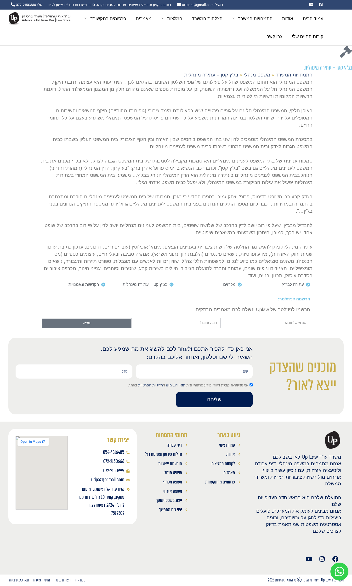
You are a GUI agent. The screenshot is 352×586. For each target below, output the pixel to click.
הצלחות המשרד (207, 18)
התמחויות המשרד (255, 18)
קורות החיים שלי (307, 36)
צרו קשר (274, 36)
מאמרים (144, 18)
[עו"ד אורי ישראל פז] (39, 18)
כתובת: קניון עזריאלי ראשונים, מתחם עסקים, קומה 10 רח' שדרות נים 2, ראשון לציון (109, 4)
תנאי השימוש (175, 385)
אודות (287, 18)
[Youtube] (309, 559)
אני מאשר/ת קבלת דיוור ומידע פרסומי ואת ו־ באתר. (188, 385)
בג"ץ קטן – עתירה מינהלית (211, 74)
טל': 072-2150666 (28, 4)
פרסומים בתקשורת (108, 18)
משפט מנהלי (257, 74)
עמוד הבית (313, 18)
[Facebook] (335, 559)
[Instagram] (322, 559)
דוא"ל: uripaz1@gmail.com (202, 4)
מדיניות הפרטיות (150, 385)
